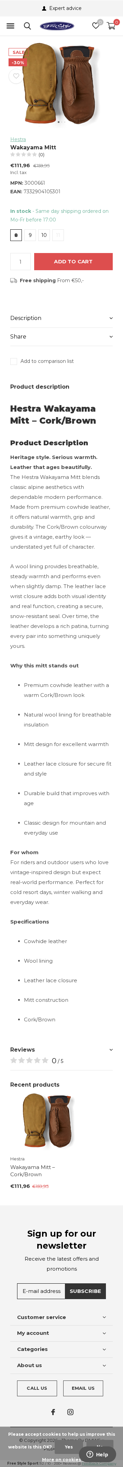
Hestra (18, 139)
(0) (41, 154)
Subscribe (85, 1291)
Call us (37, 1388)
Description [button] (25, 318)
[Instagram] (70, 1412)
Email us (83, 1388)
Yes (69, 1446)
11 (58, 235)
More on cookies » (63, 1459)
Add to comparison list (47, 361)
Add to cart (73, 261)
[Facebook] (53, 1412)
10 (44, 235)
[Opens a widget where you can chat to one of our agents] (97, 1455)
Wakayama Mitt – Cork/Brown (32, 1171)
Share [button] (18, 336)
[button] (10, 26)
